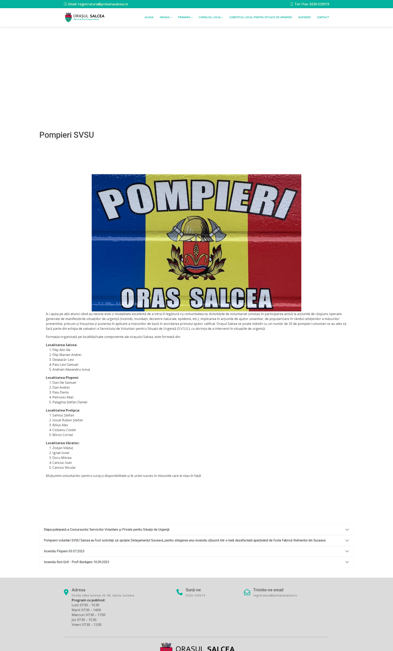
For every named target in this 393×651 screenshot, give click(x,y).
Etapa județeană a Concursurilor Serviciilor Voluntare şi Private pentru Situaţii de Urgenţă (106, 529)
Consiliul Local (210, 17)
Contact (323, 17)
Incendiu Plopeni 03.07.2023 (64, 551)
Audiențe (304, 17)
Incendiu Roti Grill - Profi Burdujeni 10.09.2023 (76, 562)
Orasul (165, 17)
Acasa (149, 17)
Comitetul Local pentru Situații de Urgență (260, 17)
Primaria (184, 17)
